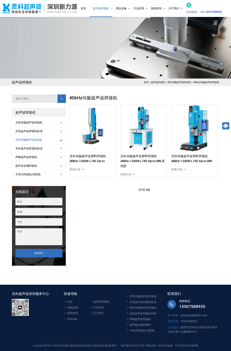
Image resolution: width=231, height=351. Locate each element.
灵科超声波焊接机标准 (142, 313)
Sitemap (72, 318)
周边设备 (121, 8)
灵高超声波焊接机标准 (142, 302)
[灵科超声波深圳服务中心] (40, 8)
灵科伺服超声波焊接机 (179, 82)
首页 (83, 8)
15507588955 (192, 306)
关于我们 (174, 8)
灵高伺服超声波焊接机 (142, 296)
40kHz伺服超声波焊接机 (206, 82)
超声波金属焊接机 (140, 324)
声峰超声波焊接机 (140, 319)
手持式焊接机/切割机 (142, 330)
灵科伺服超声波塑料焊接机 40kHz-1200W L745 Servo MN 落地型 (142, 161)
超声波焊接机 (101, 8)
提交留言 (38, 253)
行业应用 (138, 8)
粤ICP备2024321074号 (133, 345)
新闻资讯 (156, 8)
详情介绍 (75, 169)
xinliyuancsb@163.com (193, 315)
